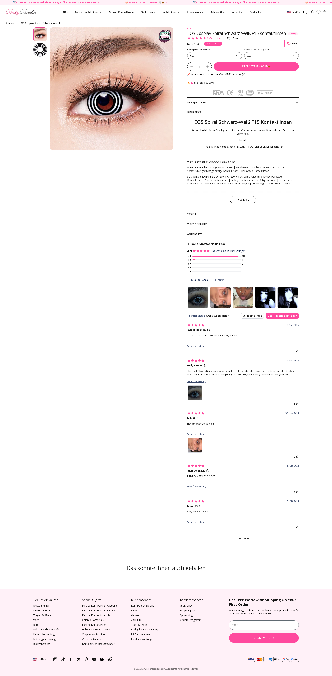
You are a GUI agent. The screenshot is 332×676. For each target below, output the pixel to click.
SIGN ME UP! (263, 638)
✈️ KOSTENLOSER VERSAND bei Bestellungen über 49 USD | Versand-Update (54, 2)
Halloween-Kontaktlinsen (255, 171)
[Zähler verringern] (191, 66)
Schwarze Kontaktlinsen (222, 161)
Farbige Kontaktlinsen (221, 167)
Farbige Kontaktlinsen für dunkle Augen (227, 183)
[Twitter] (78, 659)
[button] (305, 12)
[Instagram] (55, 659)
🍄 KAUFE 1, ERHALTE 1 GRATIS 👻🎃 (144, 2)
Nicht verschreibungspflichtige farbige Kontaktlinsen (235, 169)
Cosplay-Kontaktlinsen (263, 167)
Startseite (11, 23)
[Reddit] (109, 659)
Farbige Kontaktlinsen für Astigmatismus (253, 180)
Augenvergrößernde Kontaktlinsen (271, 183)
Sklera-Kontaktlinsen (216, 180)
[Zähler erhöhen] (207, 66)
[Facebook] (70, 659)
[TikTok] (63, 659)
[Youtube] (94, 659)
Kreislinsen (242, 167)
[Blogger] (102, 659)
